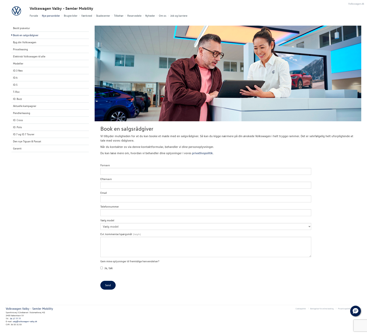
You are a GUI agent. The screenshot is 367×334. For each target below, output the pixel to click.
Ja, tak (108, 268)
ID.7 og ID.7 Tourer (23, 134)
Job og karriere (178, 15)
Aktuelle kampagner (24, 106)
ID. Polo (17, 127)
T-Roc (16, 92)
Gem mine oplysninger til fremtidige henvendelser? (129, 261)
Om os (162, 15)
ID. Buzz (17, 99)
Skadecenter (103, 15)
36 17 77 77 (15, 318)
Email (103, 193)
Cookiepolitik (301, 308)
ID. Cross (18, 120)
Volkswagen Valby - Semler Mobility (61, 8)
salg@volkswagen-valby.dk (25, 321)
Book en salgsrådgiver (25, 35)
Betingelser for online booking (322, 308)
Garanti (17, 148)
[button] (355, 311)
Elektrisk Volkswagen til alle (29, 56)
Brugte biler (70, 15)
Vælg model (107, 220)
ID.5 (15, 84)
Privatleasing (20, 49)
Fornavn (105, 165)
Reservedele (134, 15)
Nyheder (150, 15)
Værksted (86, 15)
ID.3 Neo (18, 70)
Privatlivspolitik (344, 308)
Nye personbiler (51, 15)
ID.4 (15, 77)
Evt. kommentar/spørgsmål (116, 234)
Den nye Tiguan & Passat (27, 141)
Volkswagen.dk (356, 3)
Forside (34, 15)
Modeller (18, 63)
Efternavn (106, 179)
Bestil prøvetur (21, 28)
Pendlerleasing (21, 113)
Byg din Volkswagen (24, 42)
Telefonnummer (109, 206)
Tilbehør (118, 15)
